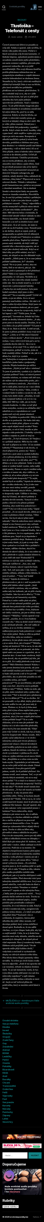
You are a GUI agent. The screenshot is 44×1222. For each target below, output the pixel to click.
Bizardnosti (8, 1069)
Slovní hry (7, 1122)
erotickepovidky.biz (19, 1217)
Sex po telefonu (10, 1023)
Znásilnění (7, 1046)
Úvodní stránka (10, 1020)
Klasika (6, 1027)
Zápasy (6, 1115)
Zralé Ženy (8, 1040)
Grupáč (6, 1037)
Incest (5, 1030)
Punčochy (7, 1112)
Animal (6, 1050)
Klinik (5, 1073)
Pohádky (6, 1066)
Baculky (22, 20)
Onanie (6, 1063)
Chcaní (6, 1082)
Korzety (6, 1105)
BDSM (5, 1053)
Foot (4, 1099)
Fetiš (4, 1092)
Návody (6, 1109)
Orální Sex (7, 1089)
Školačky (7, 1033)
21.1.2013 (32, 37)
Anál (4, 1076)
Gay (4, 1043)
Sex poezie (8, 1102)
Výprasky (7, 1095)
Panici (5, 1059)
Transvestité (9, 1086)
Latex (5, 1118)
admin (19, 37)
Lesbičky (7, 1056)
